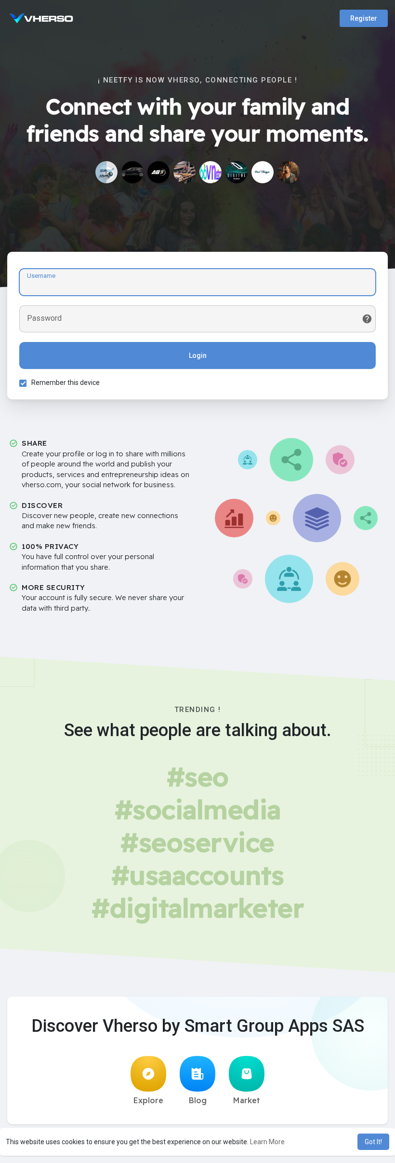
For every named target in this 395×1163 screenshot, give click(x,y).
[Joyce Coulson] (288, 172)
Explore (148, 1100)
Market (246, 1100)
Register (363, 18)
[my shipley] (184, 172)
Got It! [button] (373, 1142)
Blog (198, 1100)
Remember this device (65, 382)
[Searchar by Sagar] (106, 172)
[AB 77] (158, 172)
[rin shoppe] (262, 172)
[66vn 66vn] (210, 172)
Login (198, 355)
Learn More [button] (267, 1142)
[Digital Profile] (236, 172)
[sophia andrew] (132, 172)
